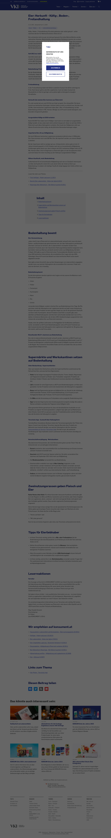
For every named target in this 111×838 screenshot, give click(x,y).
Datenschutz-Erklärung (52, 63)
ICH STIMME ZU (55, 68)
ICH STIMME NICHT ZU (55, 74)
